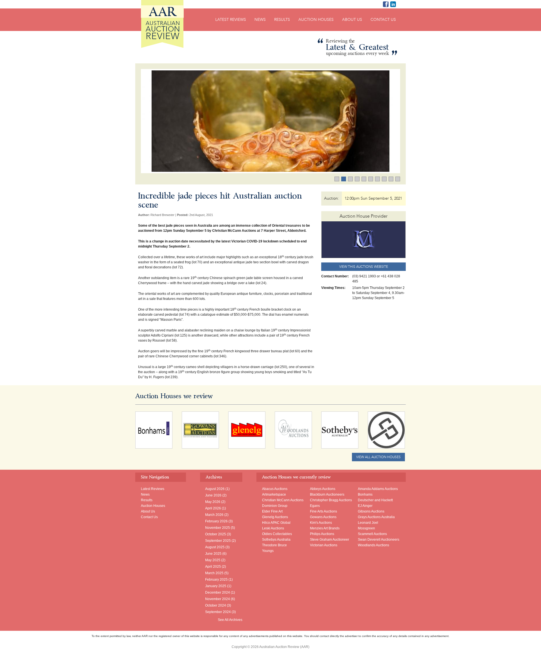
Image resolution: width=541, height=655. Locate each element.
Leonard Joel (368, 523)
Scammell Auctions (372, 534)
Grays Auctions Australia (376, 517)
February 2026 (216, 521)
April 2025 (213, 567)
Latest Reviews (230, 19)
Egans (315, 506)
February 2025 (216, 580)
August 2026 (215, 489)
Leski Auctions (273, 528)
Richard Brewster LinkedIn (393, 4)
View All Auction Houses (378, 457)
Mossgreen (366, 528)
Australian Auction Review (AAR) (162, 24)
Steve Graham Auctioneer (329, 540)
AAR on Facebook (386, 4)
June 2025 (213, 554)
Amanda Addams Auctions (378, 489)
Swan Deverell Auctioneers (378, 540)
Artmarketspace (274, 494)
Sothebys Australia (276, 540)
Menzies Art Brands (325, 528)
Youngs (268, 551)
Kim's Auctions (321, 523)
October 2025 (215, 534)
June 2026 (213, 495)
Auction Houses (316, 19)
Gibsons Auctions (371, 511)
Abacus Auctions (274, 489)
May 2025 (212, 560)
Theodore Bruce (274, 545)
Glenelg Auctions (275, 517)
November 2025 (217, 528)
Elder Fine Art (272, 511)
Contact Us (383, 19)
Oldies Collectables (277, 534)
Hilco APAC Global (276, 523)
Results (282, 19)
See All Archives (230, 620)
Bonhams (365, 494)
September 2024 (218, 612)
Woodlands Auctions (373, 545)
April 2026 (213, 508)
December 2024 (217, 592)
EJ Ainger (365, 506)
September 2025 (218, 541)
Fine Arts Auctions (323, 511)
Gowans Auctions (323, 517)
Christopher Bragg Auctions (331, 500)
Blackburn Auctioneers (327, 494)
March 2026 (214, 515)
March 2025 (214, 573)
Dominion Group (274, 506)
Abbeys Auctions (322, 489)
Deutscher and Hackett (375, 500)
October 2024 (215, 605)
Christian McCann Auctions (282, 500)
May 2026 (212, 502)
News (260, 19)
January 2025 (215, 586)
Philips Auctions (322, 534)
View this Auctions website (363, 267)
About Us (352, 19)
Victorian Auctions (323, 545)
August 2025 (215, 547)
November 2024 (217, 599)
